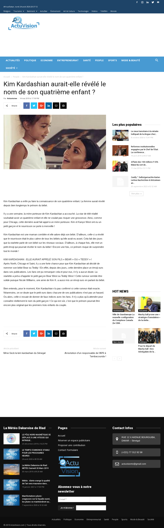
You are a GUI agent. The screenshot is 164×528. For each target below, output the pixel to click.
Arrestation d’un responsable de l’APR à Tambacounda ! (85, 355)
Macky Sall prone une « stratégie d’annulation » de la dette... (149, 317)
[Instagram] (142, 2)
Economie (47, 60)
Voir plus (135, 193)
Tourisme (17, 11)
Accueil (7, 76)
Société (10, 67)
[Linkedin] (147, 2)
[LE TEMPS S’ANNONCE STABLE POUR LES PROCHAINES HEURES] (12, 454)
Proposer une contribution (71, 445)
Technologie (83, 11)
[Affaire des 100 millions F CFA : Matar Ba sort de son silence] (120, 166)
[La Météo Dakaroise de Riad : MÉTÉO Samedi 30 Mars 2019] (12, 469)
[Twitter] (152, 2)
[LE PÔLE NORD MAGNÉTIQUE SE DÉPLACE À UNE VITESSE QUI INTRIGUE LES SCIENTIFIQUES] (12, 438)
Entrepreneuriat (68, 60)
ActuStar (43, 11)
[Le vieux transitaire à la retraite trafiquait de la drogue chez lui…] (120, 135)
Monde (114, 11)
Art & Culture (69, 11)
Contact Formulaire (68, 449)
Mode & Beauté (130, 60)
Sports (112, 60)
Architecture (118, 310)
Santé (87, 60)
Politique (30, 60)
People (99, 60)
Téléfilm (103, 11)
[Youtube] (158, 2)
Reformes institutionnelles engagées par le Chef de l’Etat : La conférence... (145, 150)
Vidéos (94, 11)
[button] (156, 60)
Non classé (118, 342)
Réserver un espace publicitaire (74, 440)
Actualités (13, 60)
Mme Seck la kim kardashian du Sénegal (24, 353)
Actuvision (12, 98)
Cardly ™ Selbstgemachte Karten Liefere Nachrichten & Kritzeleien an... (145, 180)
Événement (55, 11)
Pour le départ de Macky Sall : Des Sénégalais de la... (147, 349)
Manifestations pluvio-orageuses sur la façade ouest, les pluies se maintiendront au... (36, 499)
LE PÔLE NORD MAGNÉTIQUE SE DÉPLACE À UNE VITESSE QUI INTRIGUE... (36, 438)
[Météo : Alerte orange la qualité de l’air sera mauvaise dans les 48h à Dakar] (12, 484)
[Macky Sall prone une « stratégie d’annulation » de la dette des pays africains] (149, 304)
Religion (7, 11)
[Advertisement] (61, 45)
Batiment (31, 11)
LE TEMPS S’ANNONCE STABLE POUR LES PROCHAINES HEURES (36, 453)
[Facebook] (137, 2)
